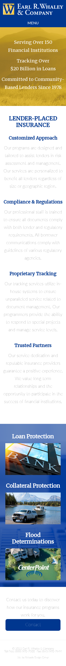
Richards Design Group (37, 658)
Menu (33, 23)
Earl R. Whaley (33, 9)
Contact (33, 625)
